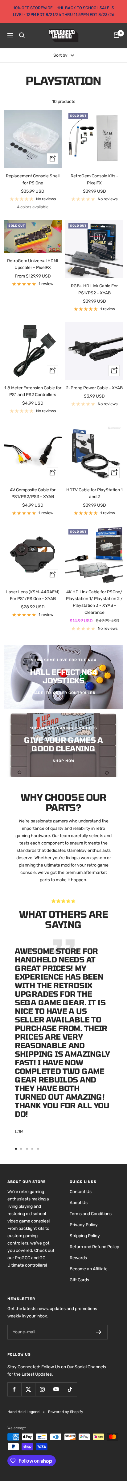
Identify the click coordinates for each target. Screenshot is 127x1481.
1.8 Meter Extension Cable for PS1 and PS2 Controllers (32, 391)
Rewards (78, 1257)
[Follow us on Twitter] (28, 1389)
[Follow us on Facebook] (14, 1389)
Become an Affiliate (89, 1268)
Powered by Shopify (65, 1412)
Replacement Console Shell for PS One (32, 179)
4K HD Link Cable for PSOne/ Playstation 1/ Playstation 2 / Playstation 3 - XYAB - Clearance (94, 602)
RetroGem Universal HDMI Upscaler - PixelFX (32, 264)
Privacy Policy (84, 1224)
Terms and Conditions (91, 1213)
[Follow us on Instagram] (42, 1389)
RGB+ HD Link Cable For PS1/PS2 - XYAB (94, 289)
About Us (79, 1202)
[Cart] (116, 35)
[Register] (98, 1332)
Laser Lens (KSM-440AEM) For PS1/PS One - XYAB (32, 595)
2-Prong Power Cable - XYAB (94, 388)
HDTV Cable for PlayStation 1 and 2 (94, 493)
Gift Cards (79, 1280)
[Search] (22, 35)
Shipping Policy (85, 1235)
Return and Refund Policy (94, 1246)
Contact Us (81, 1191)
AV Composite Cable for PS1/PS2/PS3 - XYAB (32, 493)
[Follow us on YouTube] (56, 1389)
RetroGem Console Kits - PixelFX (94, 179)
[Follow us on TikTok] (70, 1389)
